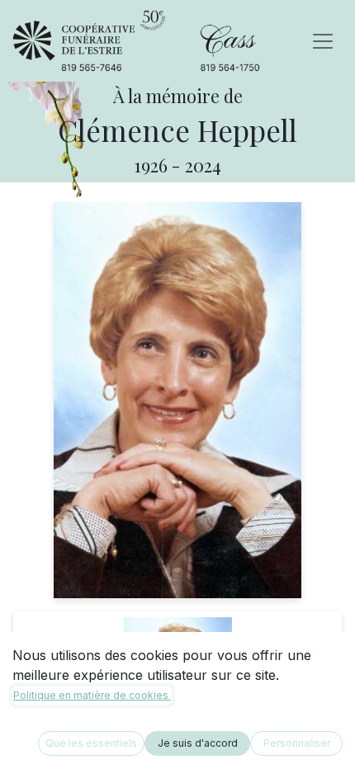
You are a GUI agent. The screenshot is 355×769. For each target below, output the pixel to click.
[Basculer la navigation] (323, 41)
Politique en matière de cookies (92, 695)
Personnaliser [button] (296, 743)
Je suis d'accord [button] (198, 743)
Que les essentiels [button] (91, 743)
